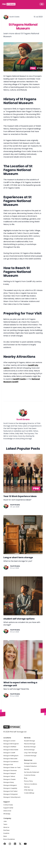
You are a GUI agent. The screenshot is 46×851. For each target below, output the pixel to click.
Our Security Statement (31, 772)
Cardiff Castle (19, 379)
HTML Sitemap (28, 790)
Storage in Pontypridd (10, 794)
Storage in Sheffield (9, 747)
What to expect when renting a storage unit (20, 684)
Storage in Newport (9, 773)
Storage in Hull (8, 764)
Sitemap (27, 787)
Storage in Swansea (10, 770)
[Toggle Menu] (41, 4)
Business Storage (30, 747)
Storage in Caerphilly (10, 788)
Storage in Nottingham (10, 756)
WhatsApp (6, 814)
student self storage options (19, 618)
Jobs (5, 821)
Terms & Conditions (30, 784)
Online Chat (7, 811)
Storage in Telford (9, 776)
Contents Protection (30, 766)
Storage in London (9, 741)
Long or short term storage (18, 557)
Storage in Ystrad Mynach (11, 797)
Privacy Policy (28, 781)
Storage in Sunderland (10, 761)
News (5, 836)
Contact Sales (8, 805)
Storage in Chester (9, 779)
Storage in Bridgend (10, 785)
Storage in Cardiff (9, 753)
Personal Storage (29, 744)
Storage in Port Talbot (10, 791)
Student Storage (29, 741)
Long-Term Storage (30, 753)
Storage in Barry (8, 782)
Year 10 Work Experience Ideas (20, 496)
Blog (25, 778)
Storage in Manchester (10, 750)
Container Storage (30, 756)
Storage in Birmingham (11, 744)
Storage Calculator (30, 763)
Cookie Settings (29, 793)
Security (26, 769)
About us (6, 827)
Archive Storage (29, 750)
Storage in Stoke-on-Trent (11, 767)
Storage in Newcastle (10, 758)
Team (5, 824)
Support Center (8, 808)
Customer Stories (29, 775)
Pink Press (6, 830)
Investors (6, 833)
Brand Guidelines (9, 839)
